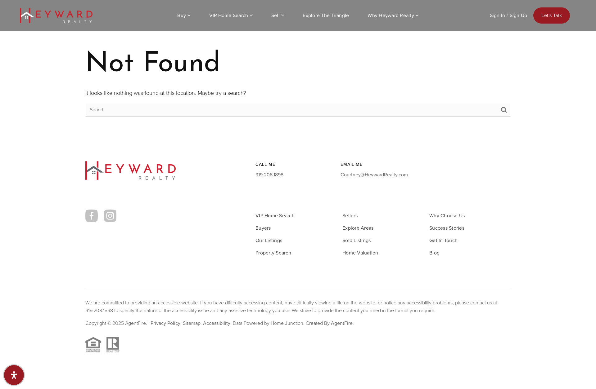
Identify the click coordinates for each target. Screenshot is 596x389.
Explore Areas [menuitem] (357, 228)
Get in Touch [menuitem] (443, 240)
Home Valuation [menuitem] (360, 252)
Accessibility (216, 323)
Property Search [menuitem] (273, 252)
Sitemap (192, 323)
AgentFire (342, 323)
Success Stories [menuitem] (446, 228)
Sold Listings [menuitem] (356, 240)
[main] (298, 65)
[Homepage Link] (56, 15)
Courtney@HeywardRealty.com (374, 174)
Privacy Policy (165, 323)
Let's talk (551, 15)
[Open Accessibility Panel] (14, 375)
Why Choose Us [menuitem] (447, 215)
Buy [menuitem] (182, 15)
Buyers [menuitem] (263, 228)
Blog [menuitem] (434, 252)
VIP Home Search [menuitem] (229, 15)
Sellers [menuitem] (350, 215)
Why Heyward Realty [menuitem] (391, 15)
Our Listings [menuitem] (268, 240)
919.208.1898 (269, 174)
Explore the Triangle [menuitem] (326, 15)
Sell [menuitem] (276, 15)
